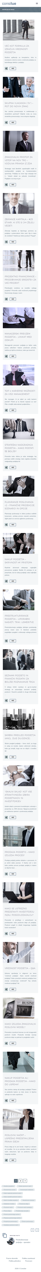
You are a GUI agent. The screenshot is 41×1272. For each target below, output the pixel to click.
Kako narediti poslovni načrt (12, 1197)
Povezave (28, 1261)
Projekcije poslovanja (10, 1221)
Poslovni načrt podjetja (25, 1207)
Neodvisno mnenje (28, 1200)
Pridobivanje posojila (22, 1211)
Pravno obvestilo (12, 1258)
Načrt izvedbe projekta (11, 1200)
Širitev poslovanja (27, 1221)
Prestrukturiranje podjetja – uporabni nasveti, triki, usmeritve (24, 1242)
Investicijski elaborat (26, 1190)
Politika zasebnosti (28, 1258)
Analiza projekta (9, 1186)
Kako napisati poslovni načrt (12, 1193)
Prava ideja (7, 1211)
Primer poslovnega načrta (11, 1214)
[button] (6, 68)
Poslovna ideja (23, 1204)
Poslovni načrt (8, 1207)
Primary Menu (37, 3)
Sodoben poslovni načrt (11, 1225)
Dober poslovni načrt (25, 1186)
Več (12, 68)
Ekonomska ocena (9, 1190)
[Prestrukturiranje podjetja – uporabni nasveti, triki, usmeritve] (11, 1241)
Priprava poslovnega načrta (12, 1218)
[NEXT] (25, 1181)
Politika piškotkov (15, 1261)
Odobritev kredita (9, 1204)
